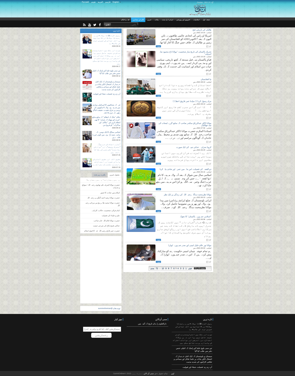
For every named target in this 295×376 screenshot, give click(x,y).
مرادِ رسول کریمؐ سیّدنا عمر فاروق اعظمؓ (192, 101)
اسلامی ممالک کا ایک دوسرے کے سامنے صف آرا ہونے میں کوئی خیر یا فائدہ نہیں (106, 134)
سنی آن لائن (148, 373)
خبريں (149, 20)
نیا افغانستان (206, 79)
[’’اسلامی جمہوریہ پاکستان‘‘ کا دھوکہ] (141, 223)
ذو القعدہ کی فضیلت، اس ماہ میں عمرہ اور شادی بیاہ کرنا (185, 169)
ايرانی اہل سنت (167, 20)
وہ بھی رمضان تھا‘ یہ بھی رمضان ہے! (103, 180)
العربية (100, 2)
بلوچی (93, 2)
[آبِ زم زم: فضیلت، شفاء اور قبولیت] (87, 97)
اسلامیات (196, 20)
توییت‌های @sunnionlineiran (109, 308)
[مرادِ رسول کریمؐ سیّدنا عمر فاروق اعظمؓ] (141, 108)
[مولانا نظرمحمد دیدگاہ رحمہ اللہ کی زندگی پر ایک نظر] (141, 201)
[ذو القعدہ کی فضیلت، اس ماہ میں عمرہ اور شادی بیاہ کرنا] (141, 176)
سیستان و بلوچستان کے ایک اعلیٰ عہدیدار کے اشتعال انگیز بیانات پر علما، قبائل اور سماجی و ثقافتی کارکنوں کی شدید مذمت (193, 359)
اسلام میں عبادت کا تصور (110, 193)
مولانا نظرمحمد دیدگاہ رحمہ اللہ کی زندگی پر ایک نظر (187, 194)
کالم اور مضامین (138, 20)
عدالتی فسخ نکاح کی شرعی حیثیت (106, 226)
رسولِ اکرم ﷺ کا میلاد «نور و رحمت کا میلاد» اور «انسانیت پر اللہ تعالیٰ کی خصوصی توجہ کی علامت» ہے (193, 326)
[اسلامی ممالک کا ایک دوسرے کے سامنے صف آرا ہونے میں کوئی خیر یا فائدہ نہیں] (87, 135)
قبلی (190, 268)
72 (157, 268)
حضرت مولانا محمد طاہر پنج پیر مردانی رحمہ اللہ (102, 204)
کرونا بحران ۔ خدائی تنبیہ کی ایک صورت (193, 147)
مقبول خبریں (114, 175)
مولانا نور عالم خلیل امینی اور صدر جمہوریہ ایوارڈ (189, 245)
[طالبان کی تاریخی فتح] (141, 37)
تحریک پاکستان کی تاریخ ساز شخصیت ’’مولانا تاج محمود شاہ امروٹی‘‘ (185, 53)
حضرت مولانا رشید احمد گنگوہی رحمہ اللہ (103, 198)
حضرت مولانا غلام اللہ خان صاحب (107, 221)
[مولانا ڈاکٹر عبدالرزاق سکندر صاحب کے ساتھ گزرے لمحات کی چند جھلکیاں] (141, 130)
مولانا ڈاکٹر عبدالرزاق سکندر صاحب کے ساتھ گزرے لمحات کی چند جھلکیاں (184, 124)
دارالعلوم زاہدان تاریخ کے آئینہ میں (152, 324)
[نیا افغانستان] (141, 86)
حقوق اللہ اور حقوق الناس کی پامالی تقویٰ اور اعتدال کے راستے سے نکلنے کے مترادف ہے (106, 162)
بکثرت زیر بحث (99, 175)
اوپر (172, 373)
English (116, 2)
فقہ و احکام (125, 20)
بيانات (157, 20)
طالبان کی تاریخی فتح (202, 30)
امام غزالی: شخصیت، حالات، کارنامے (106, 210)
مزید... (158, 46)
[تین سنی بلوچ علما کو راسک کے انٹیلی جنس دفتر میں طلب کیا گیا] (87, 74)
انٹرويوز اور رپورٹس (183, 20)
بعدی (152, 268)
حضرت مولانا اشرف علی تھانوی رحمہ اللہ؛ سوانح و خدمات (101, 186)
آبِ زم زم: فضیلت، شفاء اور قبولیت (106, 94)
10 (163, 268)
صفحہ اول (206, 20)
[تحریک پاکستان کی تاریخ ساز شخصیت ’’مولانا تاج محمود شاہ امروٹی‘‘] (141, 59)
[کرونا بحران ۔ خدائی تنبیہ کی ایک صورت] (141, 154)
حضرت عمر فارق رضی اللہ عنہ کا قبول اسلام (102, 231)
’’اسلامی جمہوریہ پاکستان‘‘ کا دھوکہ (195, 216)
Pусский (85, 2)
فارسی (107, 2)
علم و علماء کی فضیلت (111, 216)
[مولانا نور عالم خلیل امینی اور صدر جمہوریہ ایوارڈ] (141, 252)
